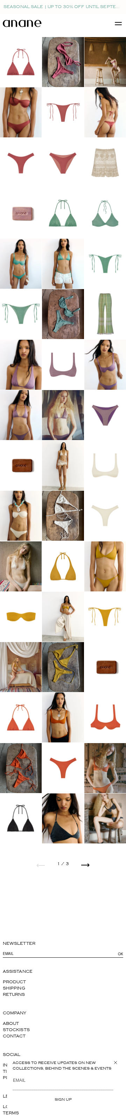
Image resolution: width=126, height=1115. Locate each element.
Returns (14, 994)
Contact (14, 1036)
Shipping (14, 988)
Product (14, 982)
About (11, 1023)
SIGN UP (63, 1099)
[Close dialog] (115, 1062)
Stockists (16, 1030)
